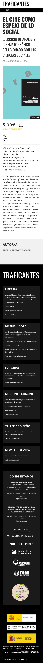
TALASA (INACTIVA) (21, 148)
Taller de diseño (17, 426)
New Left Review (17, 450)
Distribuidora (16, 326)
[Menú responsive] (39, 4)
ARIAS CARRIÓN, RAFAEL (15, 61)
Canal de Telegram (12, 315)
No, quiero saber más (31, 652)
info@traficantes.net (21, 532)
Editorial (12, 368)
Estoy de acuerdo (10, 659)
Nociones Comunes (20, 394)
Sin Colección (28, 151)
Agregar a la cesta (21, 125)
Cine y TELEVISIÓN (19, 166)
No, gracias (23, 659)
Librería (11, 289)
